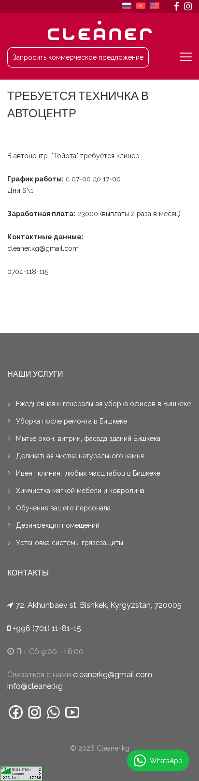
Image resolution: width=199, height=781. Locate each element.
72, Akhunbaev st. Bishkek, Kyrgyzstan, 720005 (98, 605)
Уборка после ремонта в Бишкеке (71, 421)
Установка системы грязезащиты (69, 543)
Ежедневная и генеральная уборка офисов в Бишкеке (103, 404)
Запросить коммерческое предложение (78, 57)
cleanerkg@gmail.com (112, 674)
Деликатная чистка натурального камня (80, 456)
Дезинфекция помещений (58, 525)
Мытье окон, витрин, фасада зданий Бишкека (88, 438)
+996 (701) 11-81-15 (46, 628)
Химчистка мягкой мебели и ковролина (80, 490)
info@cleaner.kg (35, 686)
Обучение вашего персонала (63, 508)
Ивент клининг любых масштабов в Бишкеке (88, 473)
